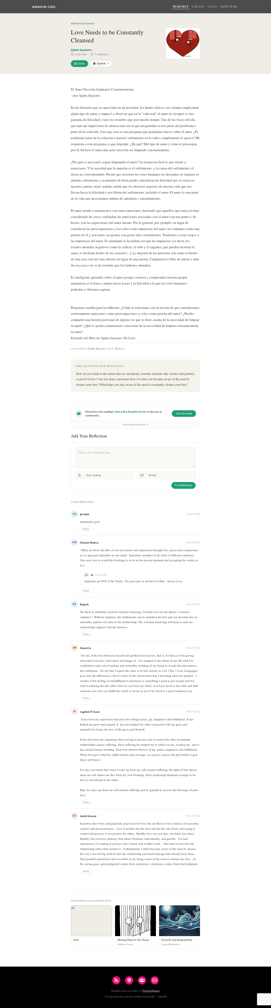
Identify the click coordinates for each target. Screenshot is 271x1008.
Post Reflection (183, 485)
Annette (85, 648)
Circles (198, 6)
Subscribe (228, 6)
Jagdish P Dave (90, 711)
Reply (86, 528)
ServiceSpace (151, 990)
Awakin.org (44, 7)
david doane (88, 816)
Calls (212, 6)
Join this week (184, 413)
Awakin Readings (83, 23)
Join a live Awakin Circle (130, 411)
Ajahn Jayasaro (81, 50)
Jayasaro (101, 348)
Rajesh (84, 604)
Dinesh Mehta (89, 542)
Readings (181, 6)
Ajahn (92, 348)
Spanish (101, 63)
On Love (119, 348)
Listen (81, 63)
